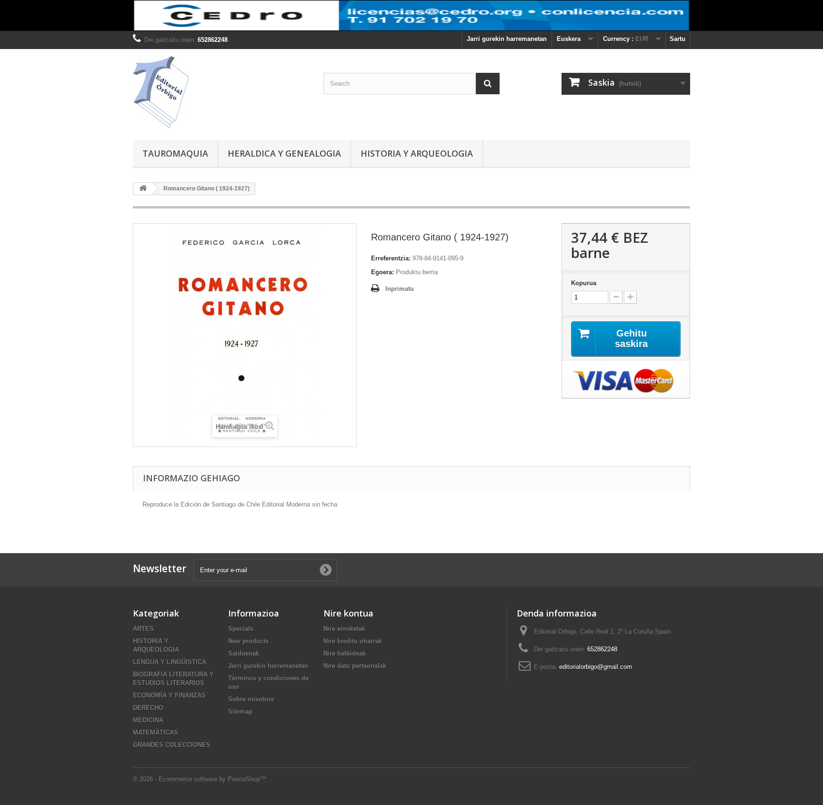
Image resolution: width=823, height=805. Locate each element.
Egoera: (382, 272)
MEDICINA (148, 720)
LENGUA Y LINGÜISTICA (169, 662)
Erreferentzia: (391, 258)
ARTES (143, 628)
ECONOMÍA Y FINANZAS (169, 695)
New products (248, 641)
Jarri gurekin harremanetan (507, 38)
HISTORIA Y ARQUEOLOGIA (417, 153)
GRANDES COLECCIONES (172, 744)
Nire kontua (348, 613)
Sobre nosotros (251, 699)
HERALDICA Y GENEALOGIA (284, 153)
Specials (240, 628)
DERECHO (148, 707)
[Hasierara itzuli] (143, 189)
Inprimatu (399, 288)
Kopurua (583, 283)
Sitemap (240, 711)
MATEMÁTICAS (155, 732)
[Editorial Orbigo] (221, 92)
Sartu (677, 38)
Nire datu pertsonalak (354, 665)
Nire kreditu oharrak (352, 641)
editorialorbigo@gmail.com (595, 666)
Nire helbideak (344, 653)
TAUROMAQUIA (175, 153)
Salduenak (243, 653)
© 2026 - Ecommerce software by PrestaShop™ (199, 779)
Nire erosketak (344, 628)
